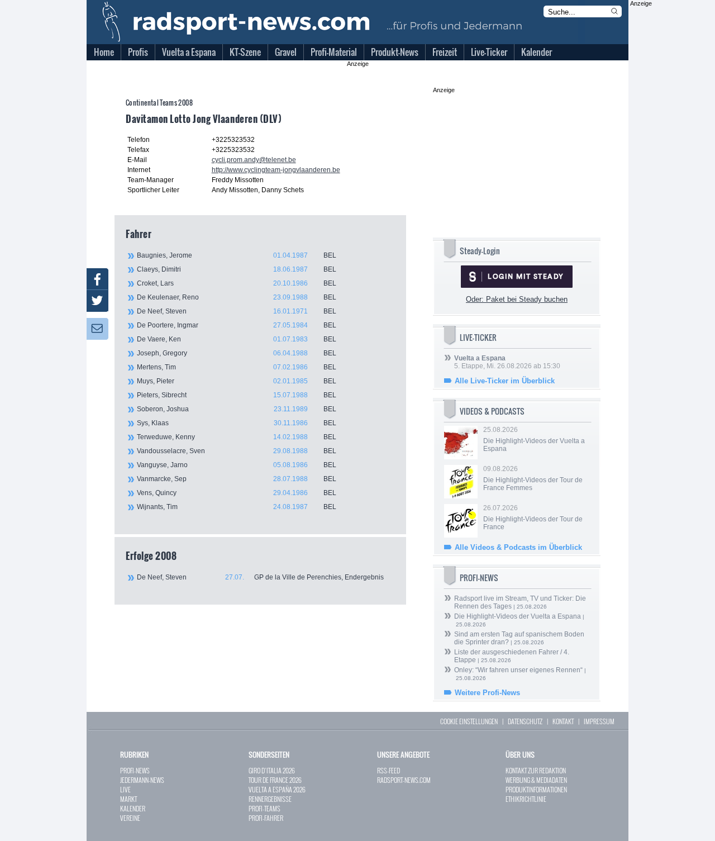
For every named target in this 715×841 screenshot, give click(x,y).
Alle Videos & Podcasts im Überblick (518, 547)
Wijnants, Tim (236, 507)
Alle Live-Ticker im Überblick (505, 381)
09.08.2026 (533, 478)
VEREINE (130, 818)
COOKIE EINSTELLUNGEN (469, 721)
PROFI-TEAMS (264, 808)
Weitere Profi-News (487, 692)
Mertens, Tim (236, 367)
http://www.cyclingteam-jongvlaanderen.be (276, 170)
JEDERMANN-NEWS (142, 780)
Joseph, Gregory (236, 353)
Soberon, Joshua (236, 409)
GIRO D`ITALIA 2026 (272, 770)
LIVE (125, 789)
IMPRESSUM (599, 721)
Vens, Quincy (236, 493)
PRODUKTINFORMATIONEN (536, 789)
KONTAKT (563, 721)
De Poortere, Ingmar (236, 325)
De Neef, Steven (236, 311)
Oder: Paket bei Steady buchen (517, 299)
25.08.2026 (534, 439)
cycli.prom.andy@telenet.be (254, 160)
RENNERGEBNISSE (270, 799)
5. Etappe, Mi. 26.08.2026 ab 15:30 (507, 362)
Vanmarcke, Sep (236, 479)
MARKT (128, 799)
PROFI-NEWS (135, 770)
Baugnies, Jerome (236, 255)
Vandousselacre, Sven (236, 451)
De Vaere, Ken (236, 339)
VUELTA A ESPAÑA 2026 (277, 789)
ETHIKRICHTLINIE (526, 799)
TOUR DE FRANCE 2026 (275, 780)
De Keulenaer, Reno (236, 297)
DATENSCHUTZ (525, 721)
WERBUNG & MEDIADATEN (536, 780)
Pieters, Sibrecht (236, 395)
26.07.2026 (533, 517)
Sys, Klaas (236, 423)
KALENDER (132, 808)
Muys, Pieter (236, 381)
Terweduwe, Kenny (236, 437)
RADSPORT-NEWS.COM (404, 780)
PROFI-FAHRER (266, 818)
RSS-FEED (388, 770)
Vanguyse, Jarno (236, 465)
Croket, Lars (236, 283)
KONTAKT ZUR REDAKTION (536, 770)
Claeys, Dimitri (236, 269)
